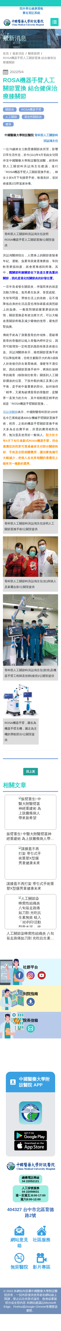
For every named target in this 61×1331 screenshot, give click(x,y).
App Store (30, 1146)
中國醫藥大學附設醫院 (30, 1166)
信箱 (31, 1028)
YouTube (42, 975)
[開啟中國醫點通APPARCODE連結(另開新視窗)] (30, 1112)
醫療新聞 (34, 53)
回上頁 (30, 771)
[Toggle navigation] (54, 22)
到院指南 (31, 1002)
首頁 (6, 53)
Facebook (19, 975)
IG (31, 975)
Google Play (30, 1136)
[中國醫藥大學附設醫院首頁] (28, 22)
